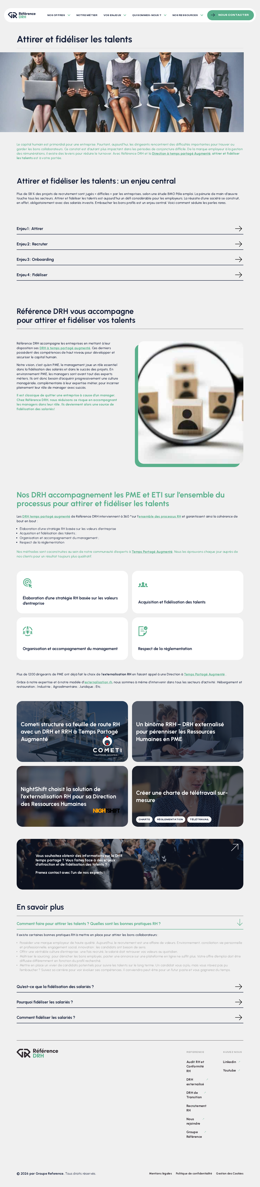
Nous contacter (233, 15)
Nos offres (56, 15)
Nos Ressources (185, 15)
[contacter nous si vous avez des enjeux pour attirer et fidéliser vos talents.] (130, 888)
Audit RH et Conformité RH (195, 1066)
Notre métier (87, 15)
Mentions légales (160, 1173)
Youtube (229, 1071)
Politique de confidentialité (194, 1173)
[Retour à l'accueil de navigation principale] (21, 15)
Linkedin (229, 1062)
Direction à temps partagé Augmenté (181, 153)
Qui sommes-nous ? (146, 15)
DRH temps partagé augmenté (46, 516)
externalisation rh (98, 682)
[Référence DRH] (37, 1053)
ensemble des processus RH (160, 516)
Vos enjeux (112, 15)
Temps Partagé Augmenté (152, 552)
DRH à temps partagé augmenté (65, 348)
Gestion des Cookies (229, 1173)
